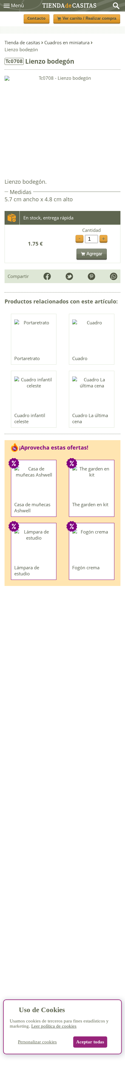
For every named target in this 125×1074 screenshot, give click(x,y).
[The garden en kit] (92, 482)
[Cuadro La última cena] (92, 393)
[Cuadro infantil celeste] (34, 393)
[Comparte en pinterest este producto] (91, 276)
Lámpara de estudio (26, 570)
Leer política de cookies (53, 1026)
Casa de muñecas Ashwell (32, 507)
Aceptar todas (90, 1041)
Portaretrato (27, 358)
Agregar (94, 253)
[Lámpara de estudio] (34, 545)
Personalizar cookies (37, 1041)
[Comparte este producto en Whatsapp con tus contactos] (113, 276)
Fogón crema (86, 567)
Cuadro (79, 358)
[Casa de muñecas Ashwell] (34, 482)
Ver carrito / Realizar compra (89, 18)
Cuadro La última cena (90, 418)
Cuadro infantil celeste (29, 418)
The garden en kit (90, 504)
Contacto (36, 18)
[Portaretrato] (34, 336)
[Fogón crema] (92, 545)
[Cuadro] (92, 336)
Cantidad (91, 230)
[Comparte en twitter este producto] (69, 276)
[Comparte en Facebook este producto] (47, 276)
